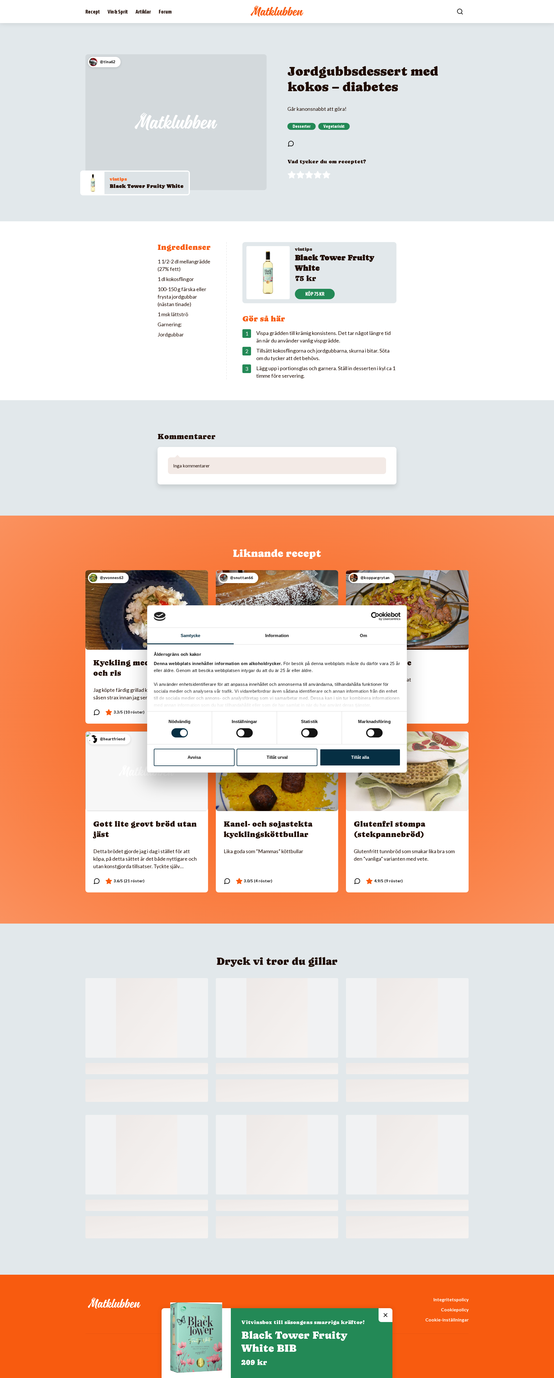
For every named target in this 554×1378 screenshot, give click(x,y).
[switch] (244, 732)
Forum (165, 12)
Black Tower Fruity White (147, 186)
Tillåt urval (277, 757)
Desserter (301, 126)
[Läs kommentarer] (290, 143)
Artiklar (143, 12)
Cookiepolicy (455, 1309)
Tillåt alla (360, 757)
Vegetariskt (334, 126)
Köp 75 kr (314, 294)
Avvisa (194, 757)
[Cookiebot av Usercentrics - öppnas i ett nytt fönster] (375, 616)
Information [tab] (277, 635)
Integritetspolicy (451, 1299)
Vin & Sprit (118, 12)
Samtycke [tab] (191, 635)
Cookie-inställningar (447, 1319)
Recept (92, 12)
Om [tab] (363, 635)
